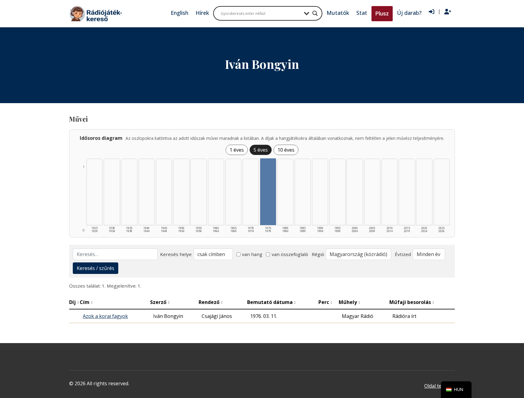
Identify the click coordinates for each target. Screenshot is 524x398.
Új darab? (409, 12)
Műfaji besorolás (411, 302)
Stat (361, 12)
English (179, 12)
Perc (325, 302)
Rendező (211, 302)
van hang (252, 254)
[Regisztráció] (447, 12)
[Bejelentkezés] (431, 12)
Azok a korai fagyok (105, 316)
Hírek (202, 12)
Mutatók (338, 12)
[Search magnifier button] (315, 13)
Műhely (349, 302)
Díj (74, 302)
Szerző (160, 302)
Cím (86, 302)
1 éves (237, 150)
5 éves (261, 150)
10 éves (285, 150)
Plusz (382, 13)
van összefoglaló (290, 254)
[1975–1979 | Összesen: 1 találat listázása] (268, 191)
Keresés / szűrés (95, 268)
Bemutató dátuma (271, 302)
